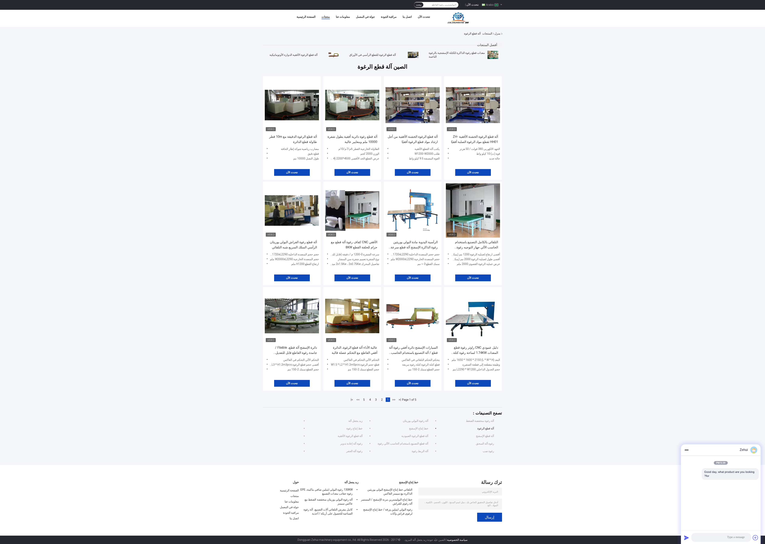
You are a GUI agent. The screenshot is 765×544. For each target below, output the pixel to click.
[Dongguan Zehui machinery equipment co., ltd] (459, 18)
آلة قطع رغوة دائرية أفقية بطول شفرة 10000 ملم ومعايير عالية (352, 139)
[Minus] (686, 450)
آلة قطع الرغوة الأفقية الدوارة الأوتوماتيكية (294, 54)
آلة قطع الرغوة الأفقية (350, 436)
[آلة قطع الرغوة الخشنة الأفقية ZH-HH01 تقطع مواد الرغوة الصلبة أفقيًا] (473, 105)
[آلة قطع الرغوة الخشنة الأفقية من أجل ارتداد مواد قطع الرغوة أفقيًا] (412, 105)
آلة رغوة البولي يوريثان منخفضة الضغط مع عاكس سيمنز (329, 501)
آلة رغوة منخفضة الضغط (480, 420)
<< (393, 399)
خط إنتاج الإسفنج (418, 428)
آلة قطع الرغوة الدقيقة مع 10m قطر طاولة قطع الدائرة (293, 139)
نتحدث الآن (472, 4)
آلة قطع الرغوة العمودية (414, 436)
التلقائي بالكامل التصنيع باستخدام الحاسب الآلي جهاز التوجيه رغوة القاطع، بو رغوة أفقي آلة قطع (476, 245)
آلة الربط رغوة (420, 451)
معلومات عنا (343, 16)
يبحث (418, 4)
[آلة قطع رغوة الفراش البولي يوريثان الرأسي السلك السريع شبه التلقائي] (292, 210)
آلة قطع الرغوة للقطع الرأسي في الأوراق (372, 54)
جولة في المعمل (365, 16)
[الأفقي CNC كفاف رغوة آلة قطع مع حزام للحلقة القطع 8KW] (352, 210)
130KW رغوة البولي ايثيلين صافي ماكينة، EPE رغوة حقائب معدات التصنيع (326, 491)
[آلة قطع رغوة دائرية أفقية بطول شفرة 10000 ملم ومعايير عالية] (352, 105)
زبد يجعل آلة (355, 420)
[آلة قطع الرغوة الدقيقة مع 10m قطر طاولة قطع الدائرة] (292, 105)
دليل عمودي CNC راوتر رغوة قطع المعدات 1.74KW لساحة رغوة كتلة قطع (475, 350)
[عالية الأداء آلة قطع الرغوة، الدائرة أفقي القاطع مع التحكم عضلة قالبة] (352, 316)
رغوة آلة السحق (485, 443)
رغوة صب (488, 451)
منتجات (326, 16)
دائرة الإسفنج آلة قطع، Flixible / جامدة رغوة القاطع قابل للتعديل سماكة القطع (296, 350)
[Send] (686, 537)
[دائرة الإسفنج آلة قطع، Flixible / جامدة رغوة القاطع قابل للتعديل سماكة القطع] (292, 316)
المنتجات (487, 33)
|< (400, 399)
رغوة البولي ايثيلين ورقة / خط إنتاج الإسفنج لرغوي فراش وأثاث (387, 511)
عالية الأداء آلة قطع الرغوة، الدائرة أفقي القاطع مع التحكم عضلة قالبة (354, 350)
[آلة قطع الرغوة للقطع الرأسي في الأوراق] (413, 55)
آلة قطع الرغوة (485, 428)
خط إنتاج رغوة (354, 428)
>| (352, 399)
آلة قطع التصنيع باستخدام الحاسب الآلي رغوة (403, 443)
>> (358, 399)
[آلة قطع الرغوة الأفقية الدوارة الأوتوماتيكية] (333, 55)
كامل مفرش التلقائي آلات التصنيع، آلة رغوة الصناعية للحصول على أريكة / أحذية (328, 511)
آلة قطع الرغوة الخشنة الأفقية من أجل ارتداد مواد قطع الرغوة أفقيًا (413, 139)
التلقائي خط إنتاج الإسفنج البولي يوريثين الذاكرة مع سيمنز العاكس (389, 491)
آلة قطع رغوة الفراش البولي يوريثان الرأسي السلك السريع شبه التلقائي (293, 244)
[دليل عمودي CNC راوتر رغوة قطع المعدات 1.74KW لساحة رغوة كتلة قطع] (473, 316)
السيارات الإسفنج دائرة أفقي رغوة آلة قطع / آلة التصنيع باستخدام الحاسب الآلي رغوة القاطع (413, 350)
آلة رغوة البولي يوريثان (415, 420)
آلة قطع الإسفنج (485, 436)
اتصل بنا (407, 16)
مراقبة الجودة (389, 16)
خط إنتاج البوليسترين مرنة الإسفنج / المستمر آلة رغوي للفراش (386, 501)
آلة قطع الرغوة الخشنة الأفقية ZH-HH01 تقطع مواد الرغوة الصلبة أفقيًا (474, 139)
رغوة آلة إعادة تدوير (351, 443)
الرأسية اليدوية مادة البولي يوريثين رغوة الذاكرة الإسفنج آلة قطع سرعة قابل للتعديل (414, 245)
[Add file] (755, 537)
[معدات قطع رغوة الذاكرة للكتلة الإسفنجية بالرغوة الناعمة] (492, 55)
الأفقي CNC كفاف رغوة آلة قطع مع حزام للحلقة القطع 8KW (354, 244)
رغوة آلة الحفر (354, 451)
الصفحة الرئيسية (306, 16)
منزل (497, 33)
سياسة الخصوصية (457, 539)
